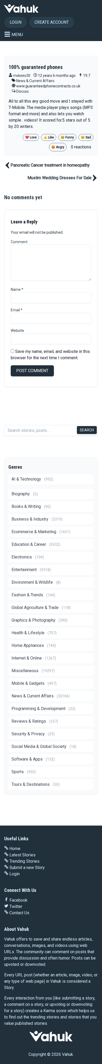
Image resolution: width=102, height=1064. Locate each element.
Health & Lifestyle (34, 632)
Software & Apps (33, 759)
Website (17, 330)
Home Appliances (34, 645)
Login (15, 22)
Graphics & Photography (39, 620)
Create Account (52, 22)
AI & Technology (32, 479)
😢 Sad (86, 137)
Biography (25, 493)
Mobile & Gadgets (34, 683)
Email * (16, 310)
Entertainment (31, 569)
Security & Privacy (33, 733)
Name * (17, 289)
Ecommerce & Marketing (41, 531)
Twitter (15, 906)
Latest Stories (22, 854)
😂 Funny (67, 137)
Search (87, 430)
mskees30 (21, 75)
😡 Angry (57, 147)
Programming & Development (43, 708)
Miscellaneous (33, 670)
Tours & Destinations (36, 784)
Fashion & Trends (33, 594)
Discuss (22, 91)
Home (14, 848)
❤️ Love (31, 137)
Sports (24, 771)
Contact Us (19, 912)
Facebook (18, 900)
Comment (19, 242)
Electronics (28, 557)
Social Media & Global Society (44, 746)
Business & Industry (37, 519)
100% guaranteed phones (36, 67)
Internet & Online (34, 658)
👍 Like (48, 137)
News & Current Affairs (35, 81)
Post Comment (32, 370)
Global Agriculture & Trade (41, 607)
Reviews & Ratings (35, 721)
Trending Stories (24, 861)
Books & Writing (31, 506)
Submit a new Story (27, 867)
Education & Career (36, 544)
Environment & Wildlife (36, 582)
